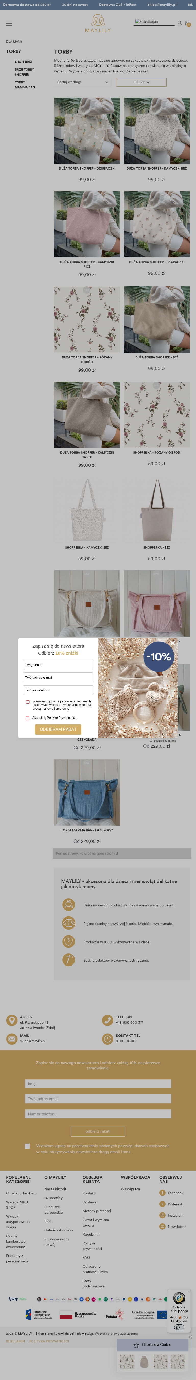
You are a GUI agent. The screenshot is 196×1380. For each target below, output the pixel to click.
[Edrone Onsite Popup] (98, 690)
